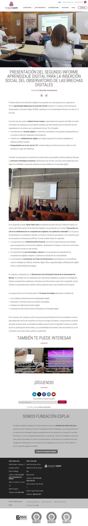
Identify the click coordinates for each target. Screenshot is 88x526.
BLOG (73, 7)
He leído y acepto (39, 407)
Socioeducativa (52, 90)
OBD (44, 90)
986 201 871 (37, 494)
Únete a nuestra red (68, 2)
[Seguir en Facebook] (44, 394)
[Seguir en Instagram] (49, 394)
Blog (40, 90)
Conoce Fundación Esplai (85, 2)
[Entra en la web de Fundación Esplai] (53, 467)
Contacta (82, 7)
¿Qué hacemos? (39, 7)
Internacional (53, 7)
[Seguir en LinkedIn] (34, 394)
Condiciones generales (33, 501)
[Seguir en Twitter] (39, 394)
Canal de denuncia (46, 501)
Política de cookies (32, 505)
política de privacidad (44, 407)
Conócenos (27, 7)
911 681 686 (19, 492)
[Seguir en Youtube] (54, 394)
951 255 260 (19, 475)
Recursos (65, 7)
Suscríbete (62, 402)
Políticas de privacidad (60, 501)
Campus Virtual (78, 2)
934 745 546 (37, 478)
